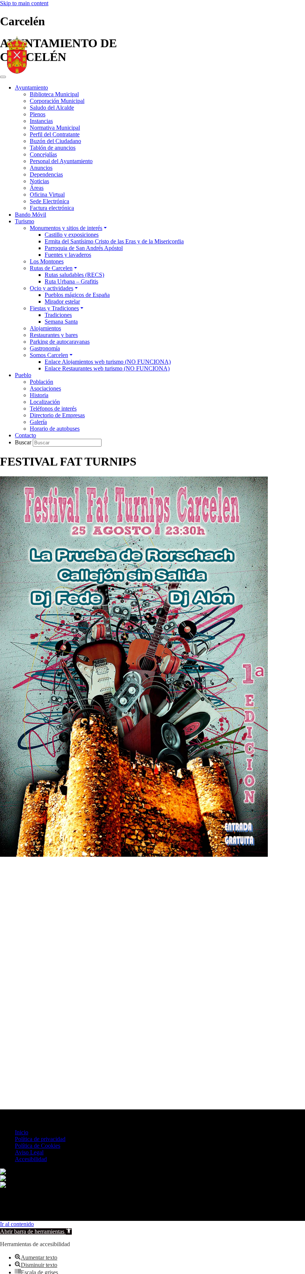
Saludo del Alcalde (52, 107)
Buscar (24, 442)
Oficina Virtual (47, 194)
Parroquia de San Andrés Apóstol (84, 248)
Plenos (37, 114)
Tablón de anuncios (53, 148)
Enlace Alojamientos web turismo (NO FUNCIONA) (108, 362)
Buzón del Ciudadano (55, 141)
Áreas (37, 188)
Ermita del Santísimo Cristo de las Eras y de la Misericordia (114, 241)
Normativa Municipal (55, 127)
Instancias (41, 121)
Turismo (24, 221)
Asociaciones (45, 388)
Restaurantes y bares (54, 335)
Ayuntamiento (31, 87)
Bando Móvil (30, 214)
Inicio (21, 1132)
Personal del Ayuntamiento (61, 161)
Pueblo (23, 375)
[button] (36, 1231)
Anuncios (41, 168)
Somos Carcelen (49, 355)
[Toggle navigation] (3, 77)
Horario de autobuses (55, 428)
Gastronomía (45, 348)
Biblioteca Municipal (54, 94)
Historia (39, 395)
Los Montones (47, 261)
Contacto (25, 435)
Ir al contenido (17, 1224)
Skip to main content (24, 3)
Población (41, 382)
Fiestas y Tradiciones (54, 308)
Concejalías (43, 154)
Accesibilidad (31, 1159)
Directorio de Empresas (57, 415)
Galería (38, 422)
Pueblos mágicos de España (77, 295)
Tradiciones (58, 315)
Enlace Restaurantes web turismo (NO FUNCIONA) (107, 368)
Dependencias (46, 174)
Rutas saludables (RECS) (74, 275)
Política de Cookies (37, 1145)
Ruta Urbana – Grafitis (71, 281)
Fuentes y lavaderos (68, 255)
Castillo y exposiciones (72, 234)
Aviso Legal (29, 1152)
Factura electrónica (52, 208)
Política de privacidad (40, 1139)
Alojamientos (45, 328)
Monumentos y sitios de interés (66, 228)
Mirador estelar (62, 301)
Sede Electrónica (49, 201)
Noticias (39, 181)
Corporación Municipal (57, 101)
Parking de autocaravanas (60, 341)
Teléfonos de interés (53, 408)
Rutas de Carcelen (51, 268)
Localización (45, 402)
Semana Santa (61, 321)
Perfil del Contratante (55, 134)
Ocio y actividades (51, 288)
